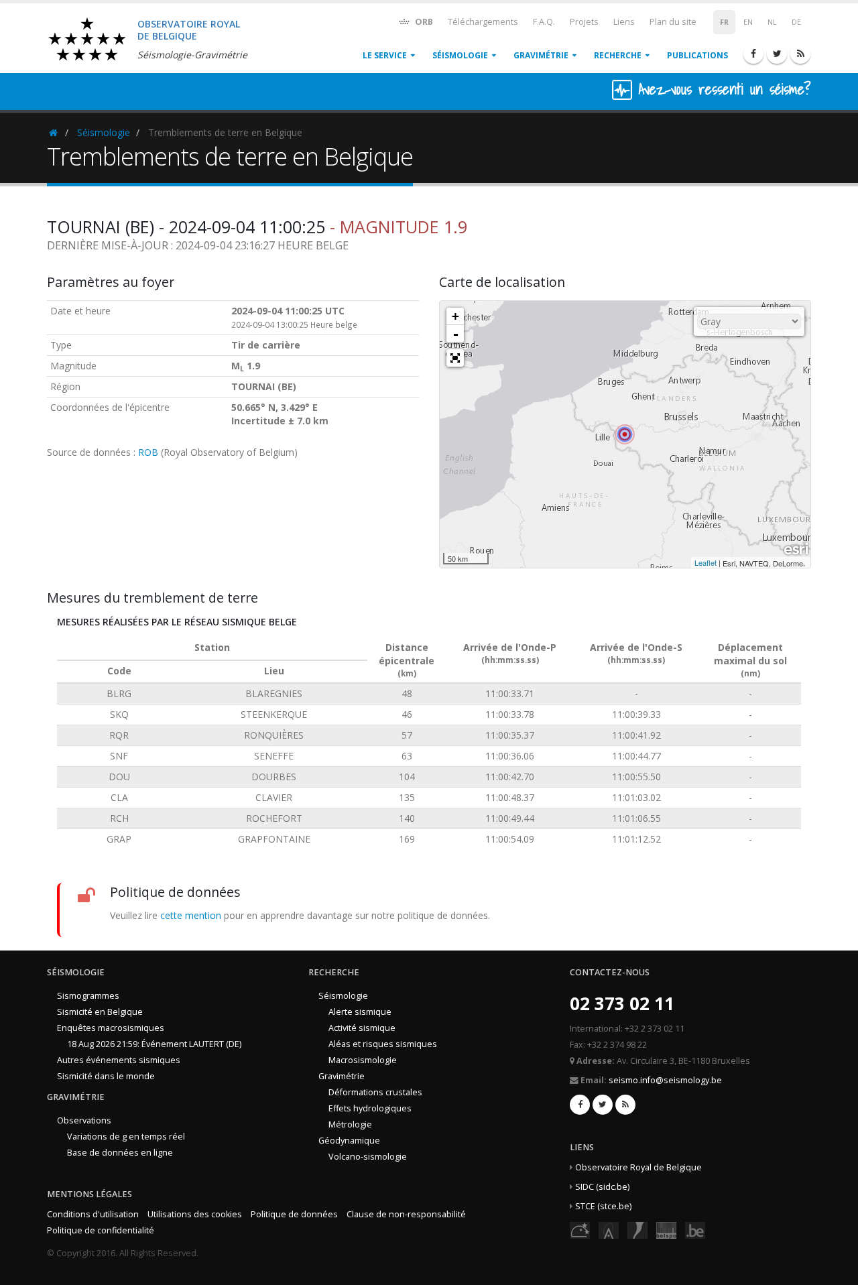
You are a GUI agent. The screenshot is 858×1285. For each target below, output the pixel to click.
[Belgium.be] (695, 1229)
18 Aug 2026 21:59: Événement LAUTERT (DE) (154, 1044)
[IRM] (637, 1229)
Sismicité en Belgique (100, 1012)
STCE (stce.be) (603, 1206)
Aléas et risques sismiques (382, 1044)
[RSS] (800, 54)
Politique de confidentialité (100, 1230)
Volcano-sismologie (367, 1156)
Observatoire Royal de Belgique (638, 1167)
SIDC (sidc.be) (602, 1186)
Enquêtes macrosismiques (110, 1028)
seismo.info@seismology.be (665, 1080)
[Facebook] (753, 54)
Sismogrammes (88, 995)
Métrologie (350, 1124)
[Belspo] (666, 1229)
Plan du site (673, 21)
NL (772, 22)
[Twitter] (777, 54)
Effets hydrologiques (370, 1108)
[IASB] (609, 1229)
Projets (584, 21)
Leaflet (705, 562)
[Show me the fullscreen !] (455, 358)
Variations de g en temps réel (126, 1136)
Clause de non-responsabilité (406, 1214)
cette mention (190, 915)
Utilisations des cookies (194, 1214)
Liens (624, 21)
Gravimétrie (540, 55)
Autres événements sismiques (118, 1060)
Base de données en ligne (120, 1152)
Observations (84, 1120)
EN (748, 22)
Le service (385, 55)
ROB (148, 452)
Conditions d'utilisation (93, 1214)
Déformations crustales (375, 1092)
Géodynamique (349, 1140)
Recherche (617, 55)
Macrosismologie (362, 1060)
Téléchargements (483, 21)
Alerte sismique (359, 1012)
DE (796, 22)
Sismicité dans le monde (106, 1076)
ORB (423, 21)
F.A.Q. (544, 21)
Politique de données (294, 1214)
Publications (697, 55)
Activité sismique (361, 1028)
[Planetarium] (580, 1229)
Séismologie (460, 55)
